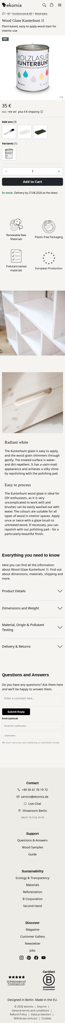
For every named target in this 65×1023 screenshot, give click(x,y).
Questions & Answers (32, 840)
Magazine (32, 929)
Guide (32, 854)
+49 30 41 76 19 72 (35, 790)
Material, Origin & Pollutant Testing (23, 627)
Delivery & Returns (16, 646)
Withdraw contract (25, 1018)
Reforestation (32, 892)
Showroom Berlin (34, 811)
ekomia (28, 1006)
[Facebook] (36, 957)
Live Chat (34, 804)
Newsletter (32, 943)
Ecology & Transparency (32, 878)
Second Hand (32, 906)
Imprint (42, 1006)
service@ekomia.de (34, 797)
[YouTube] (44, 957)
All (8, 13)
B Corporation (32, 899)
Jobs (33, 950)
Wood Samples (32, 847)
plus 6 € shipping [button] (28, 112)
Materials (32, 885)
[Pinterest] (29, 957)
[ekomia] (11, 4)
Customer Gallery (32, 936)
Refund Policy (18, 1014)
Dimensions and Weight (20, 608)
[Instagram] (22, 957)
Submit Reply (16, 711)
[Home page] (3, 13)
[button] (44, 4)
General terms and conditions (30, 1010)
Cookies (46, 1018)
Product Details (14, 591)
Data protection (41, 1014)
